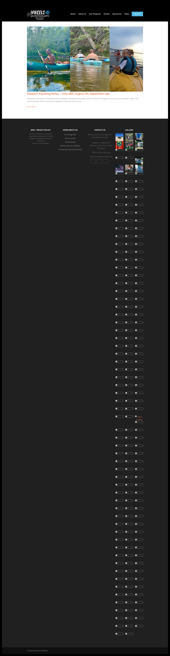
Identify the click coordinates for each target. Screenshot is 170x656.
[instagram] (99, 161)
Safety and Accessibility (70, 146)
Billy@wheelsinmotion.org (101, 157)
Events (107, 14)
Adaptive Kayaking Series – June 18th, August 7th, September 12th (68, 93)
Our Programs (95, 14)
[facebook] (105, 161)
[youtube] (93, 161)
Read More (31, 107)
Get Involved (70, 138)
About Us (82, 14)
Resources (117, 14)
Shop (126, 14)
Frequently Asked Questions (70, 149)
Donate (137, 14)
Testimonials (70, 142)
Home (72, 14)
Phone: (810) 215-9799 (101, 152)
